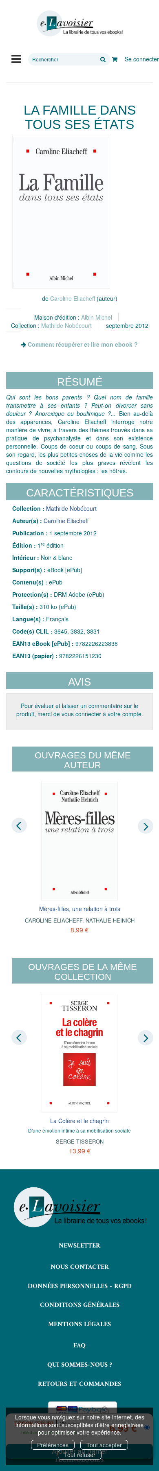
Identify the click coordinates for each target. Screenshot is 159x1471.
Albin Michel (96, 317)
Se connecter (142, 59)
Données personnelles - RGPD (80, 1286)
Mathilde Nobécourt (66, 325)
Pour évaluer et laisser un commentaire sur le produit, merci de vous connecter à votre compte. (79, 710)
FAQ (79, 1345)
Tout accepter (104, 1445)
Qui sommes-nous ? (79, 1365)
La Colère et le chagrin (79, 1121)
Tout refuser (79, 1455)
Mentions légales (79, 1324)
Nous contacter (80, 1267)
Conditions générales (79, 1305)
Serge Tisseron (80, 1141)
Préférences (52, 1445)
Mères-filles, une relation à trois (79, 909)
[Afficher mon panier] (114, 59)
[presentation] (19, 826)
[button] (61, 212)
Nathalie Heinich (110, 920)
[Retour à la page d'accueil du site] (79, 24)
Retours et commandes (79, 1384)
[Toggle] (16, 58)
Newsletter (79, 1246)
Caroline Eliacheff (72, 298)
